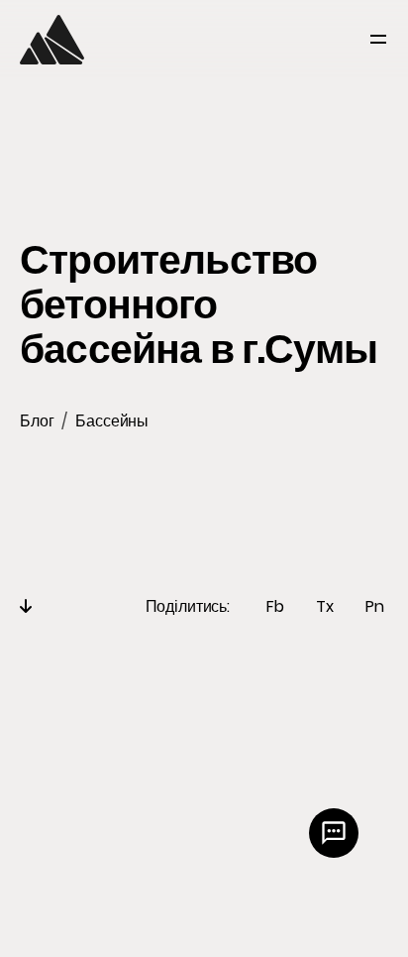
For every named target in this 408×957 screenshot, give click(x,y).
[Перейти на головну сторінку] (52, 39)
